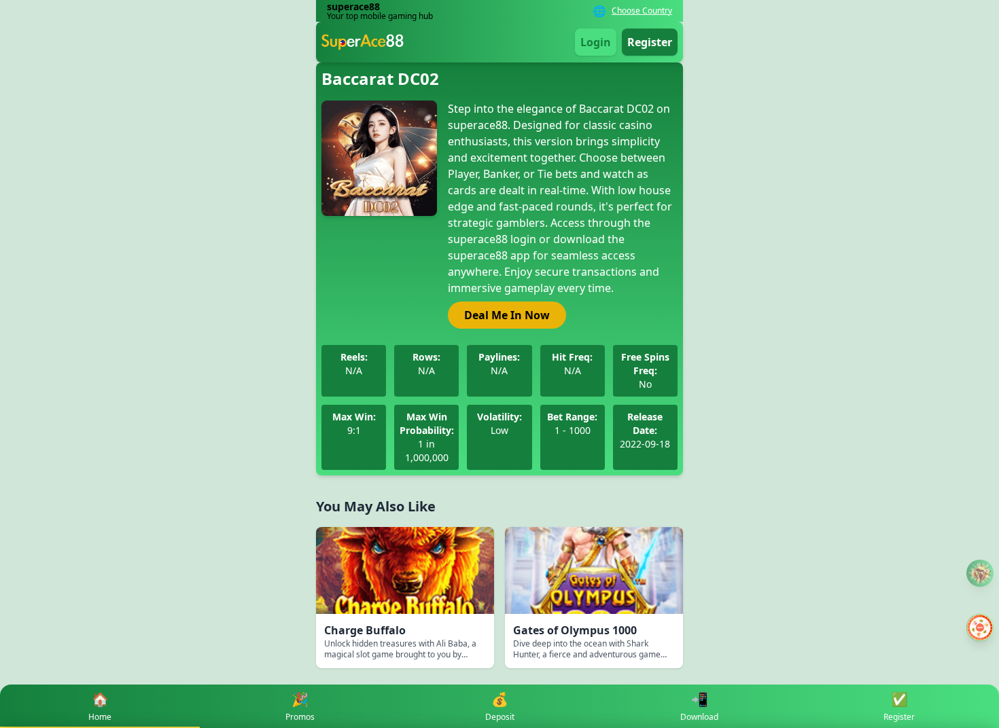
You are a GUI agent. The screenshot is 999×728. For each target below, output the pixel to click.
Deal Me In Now (507, 315)
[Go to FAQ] (980, 573)
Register (649, 42)
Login (595, 42)
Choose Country (642, 10)
